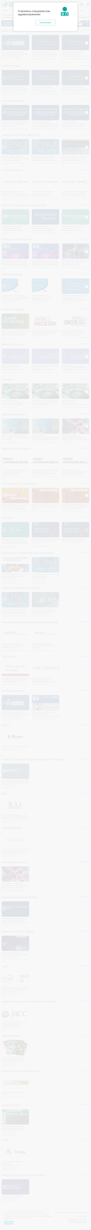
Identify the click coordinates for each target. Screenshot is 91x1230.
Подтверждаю (45, 22)
